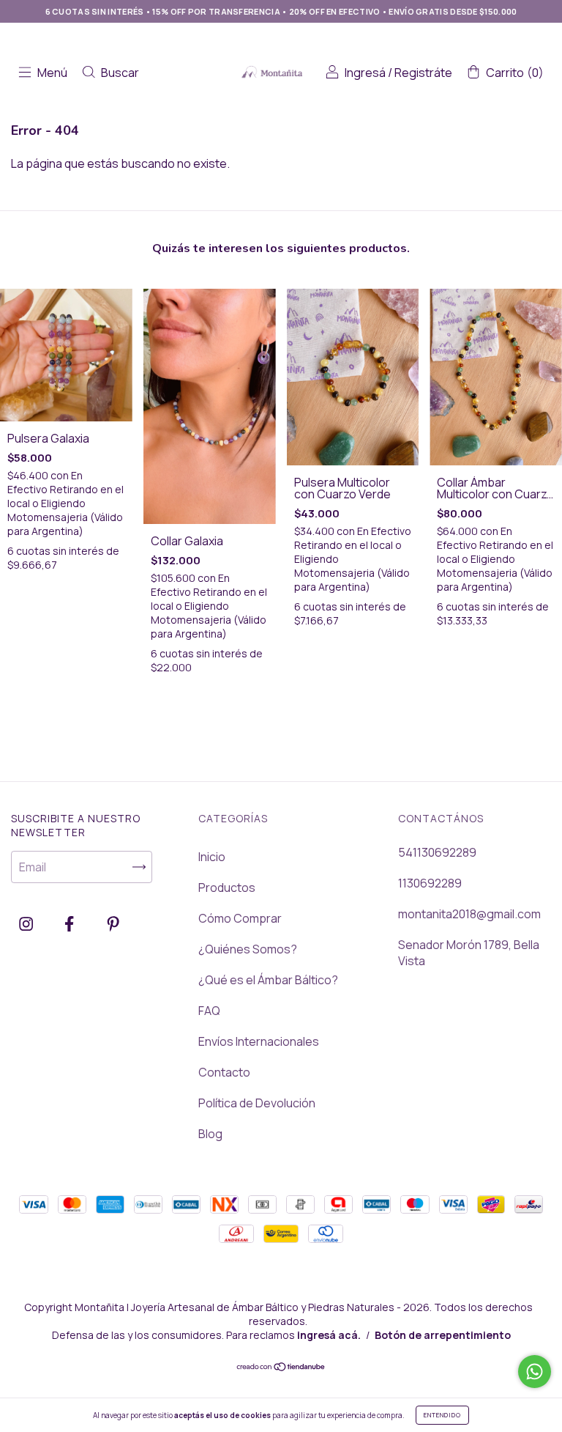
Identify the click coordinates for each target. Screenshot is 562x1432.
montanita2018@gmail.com (469, 914)
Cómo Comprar (240, 918)
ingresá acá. (329, 1335)
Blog (210, 1134)
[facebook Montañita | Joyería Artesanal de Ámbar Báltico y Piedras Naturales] (70, 923)
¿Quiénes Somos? (247, 949)
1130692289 (430, 883)
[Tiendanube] (281, 1367)
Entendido (442, 1415)
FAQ (209, 1011)
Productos (226, 887)
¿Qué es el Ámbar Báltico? (268, 980)
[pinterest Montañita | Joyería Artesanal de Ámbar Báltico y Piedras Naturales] (113, 923)
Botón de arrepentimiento (443, 1335)
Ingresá (365, 72)
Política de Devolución (256, 1103)
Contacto (224, 1072)
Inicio (211, 857)
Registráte (423, 72)
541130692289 (437, 852)
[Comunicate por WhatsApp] (534, 1371)
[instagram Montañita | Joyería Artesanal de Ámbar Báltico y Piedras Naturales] (27, 923)
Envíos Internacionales (258, 1041)
